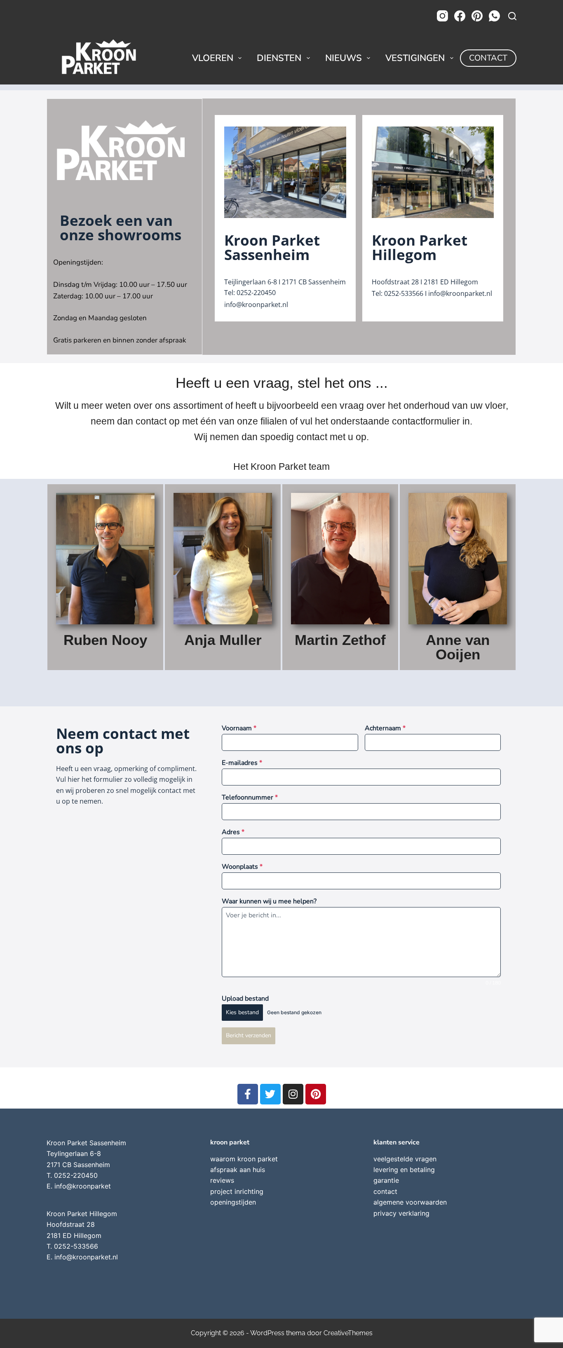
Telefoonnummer (250, 797)
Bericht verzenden (248, 1035)
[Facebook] (459, 15)
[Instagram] (442, 15)
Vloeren (212, 58)
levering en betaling (404, 1169)
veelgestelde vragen (404, 1159)
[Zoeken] (512, 16)
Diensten (279, 58)
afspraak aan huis (237, 1169)
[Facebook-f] (247, 1094)
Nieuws (343, 58)
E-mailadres (242, 762)
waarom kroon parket (244, 1159)
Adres (233, 832)
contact (385, 1191)
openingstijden (233, 1202)
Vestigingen (415, 58)
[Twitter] (270, 1094)
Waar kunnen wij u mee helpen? (269, 901)
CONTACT (488, 57)
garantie (386, 1180)
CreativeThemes (348, 1333)
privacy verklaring (401, 1213)
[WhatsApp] (494, 15)
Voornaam (239, 728)
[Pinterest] (477, 15)
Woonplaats (242, 866)
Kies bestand (242, 1012)
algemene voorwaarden (410, 1202)
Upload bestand (245, 998)
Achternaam (385, 728)
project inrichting (236, 1191)
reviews (222, 1180)
